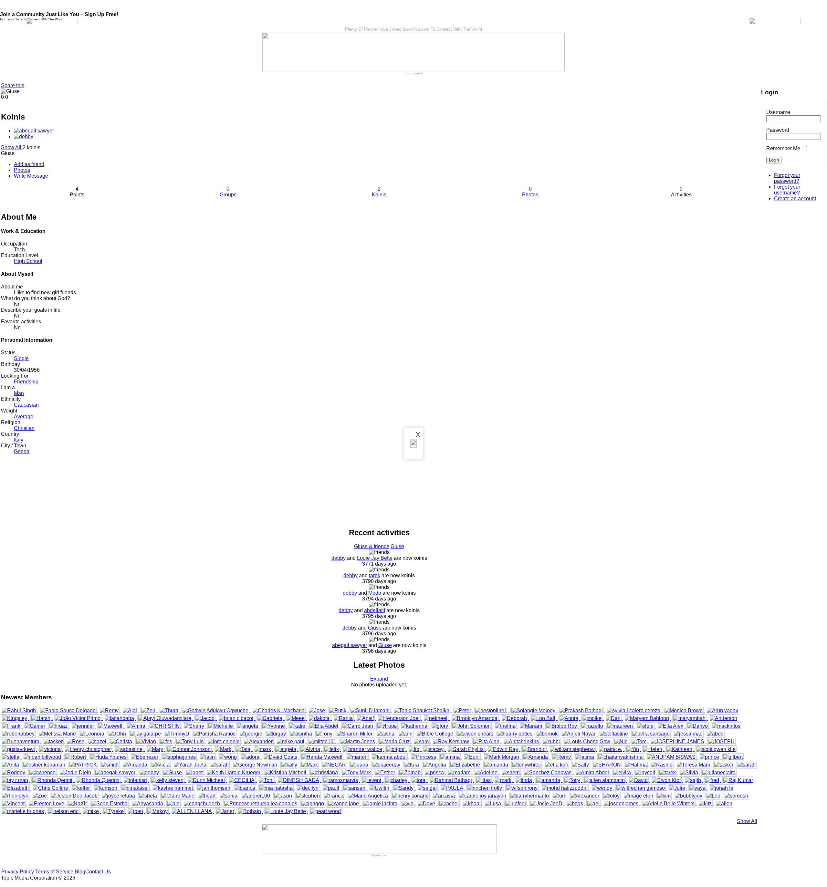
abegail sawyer (349, 645)
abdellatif (374, 610)
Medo (374, 593)
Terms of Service (54, 871)
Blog (80, 871)
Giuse (397, 546)
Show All (12, 147)
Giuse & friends (371, 546)
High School (28, 261)
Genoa (21, 451)
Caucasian (26, 405)
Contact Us (98, 871)
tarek (374, 575)
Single (21, 358)
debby (338, 558)
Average (23, 416)
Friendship (26, 381)
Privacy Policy (17, 871)
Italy (18, 440)
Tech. (20, 249)
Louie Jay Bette (375, 558)
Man (19, 393)
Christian (24, 428)
